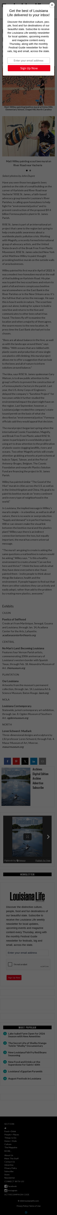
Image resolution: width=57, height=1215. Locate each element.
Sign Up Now (29, 68)
